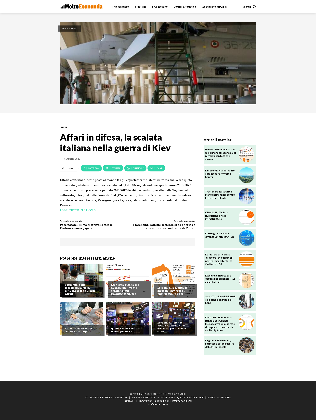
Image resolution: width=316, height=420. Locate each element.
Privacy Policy (145, 400)
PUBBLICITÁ (224, 397)
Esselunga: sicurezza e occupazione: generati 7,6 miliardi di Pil (220, 278)
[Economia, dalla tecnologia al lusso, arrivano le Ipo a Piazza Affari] (81, 280)
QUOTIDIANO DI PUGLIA (190, 397)
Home (65, 28)
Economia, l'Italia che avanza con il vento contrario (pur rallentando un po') (125, 289)
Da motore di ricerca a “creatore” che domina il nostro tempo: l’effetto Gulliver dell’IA (219, 259)
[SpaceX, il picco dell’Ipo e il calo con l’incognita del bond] (246, 301)
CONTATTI (129, 400)
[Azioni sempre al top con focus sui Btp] (81, 318)
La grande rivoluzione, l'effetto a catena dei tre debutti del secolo (219, 343)
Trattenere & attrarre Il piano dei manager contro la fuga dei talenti (220, 194)
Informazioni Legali (182, 400)
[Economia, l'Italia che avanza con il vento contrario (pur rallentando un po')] (127, 280)
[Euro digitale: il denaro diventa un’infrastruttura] (246, 238)
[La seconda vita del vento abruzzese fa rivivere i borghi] (246, 175)
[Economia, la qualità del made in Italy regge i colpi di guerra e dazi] (173, 280)
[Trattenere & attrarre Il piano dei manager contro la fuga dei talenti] (246, 196)
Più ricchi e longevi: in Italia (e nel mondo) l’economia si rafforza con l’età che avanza (220, 154)
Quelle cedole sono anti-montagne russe (126, 330)
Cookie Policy (162, 400)
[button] (249, 6)
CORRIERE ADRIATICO (143, 397)
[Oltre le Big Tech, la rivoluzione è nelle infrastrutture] (246, 217)
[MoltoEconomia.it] (81, 6)
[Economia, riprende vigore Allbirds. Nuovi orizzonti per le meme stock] (173, 318)
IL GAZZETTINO (166, 397)
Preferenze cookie (158, 404)
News (74, 28)
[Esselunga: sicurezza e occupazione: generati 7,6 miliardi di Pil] (246, 280)
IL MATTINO (121, 397)
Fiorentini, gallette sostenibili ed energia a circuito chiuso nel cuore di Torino (164, 226)
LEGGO (211, 397)
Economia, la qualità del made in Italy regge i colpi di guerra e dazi (172, 290)
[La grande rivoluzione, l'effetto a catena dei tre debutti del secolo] (246, 345)
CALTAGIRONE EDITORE (98, 397)
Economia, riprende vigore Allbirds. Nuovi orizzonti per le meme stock (172, 327)
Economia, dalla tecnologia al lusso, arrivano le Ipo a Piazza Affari (80, 289)
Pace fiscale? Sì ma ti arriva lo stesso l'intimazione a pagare (86, 226)
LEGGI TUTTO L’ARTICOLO (78, 210)
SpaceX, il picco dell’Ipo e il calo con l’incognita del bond (220, 299)
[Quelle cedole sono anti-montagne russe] (127, 318)
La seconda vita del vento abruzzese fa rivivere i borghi (220, 173)
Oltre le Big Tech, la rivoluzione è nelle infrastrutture (216, 215)
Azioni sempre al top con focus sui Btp (78, 330)
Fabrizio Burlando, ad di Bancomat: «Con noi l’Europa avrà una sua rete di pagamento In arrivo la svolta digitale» (220, 324)
